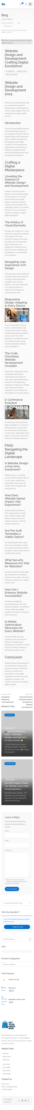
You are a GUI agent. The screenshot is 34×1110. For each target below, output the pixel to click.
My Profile (6, 1064)
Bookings (6, 1060)
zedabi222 (11, 71)
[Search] (30, 939)
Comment (8, 851)
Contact (9, 1089)
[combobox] (17, 964)
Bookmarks (7, 1056)
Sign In (26, 4)
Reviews (5, 1053)
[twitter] (19, 1101)
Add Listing (6, 1074)
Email (7, 841)
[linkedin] (22, 1101)
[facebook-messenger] (25, 1101)
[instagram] (28, 1101)
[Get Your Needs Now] (3, 4)
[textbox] (17, 964)
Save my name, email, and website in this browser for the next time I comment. (15, 881)
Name (7, 831)
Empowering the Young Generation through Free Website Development (26, 700)
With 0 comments (11, 74)
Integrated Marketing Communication (7, 698)
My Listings (6, 1067)
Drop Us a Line (17, 927)
